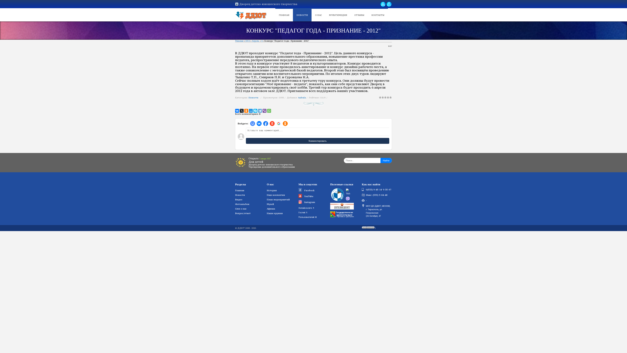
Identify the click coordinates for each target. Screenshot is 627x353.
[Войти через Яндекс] (272, 123)
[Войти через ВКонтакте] (259, 123)
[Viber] (264, 111)
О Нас (318, 15)
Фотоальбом (242, 204)
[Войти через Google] (278, 123)
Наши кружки (275, 213)
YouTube (308, 196)
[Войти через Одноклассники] (285, 123)
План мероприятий (278, 199)
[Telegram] (260, 111)
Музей (270, 204)
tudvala (302, 97)
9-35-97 (387, 189)
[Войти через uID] (252, 123)
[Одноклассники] (246, 111)
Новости (302, 15)
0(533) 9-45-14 (374, 189)
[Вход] (383, 4)
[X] (242, 111)
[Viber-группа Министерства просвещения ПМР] (353, 199)
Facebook (309, 190)
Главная (284, 15)
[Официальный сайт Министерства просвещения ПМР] (337, 194)
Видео (238, 199)
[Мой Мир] (251, 111)
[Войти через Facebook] (265, 123)
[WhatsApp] (269, 111)
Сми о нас (241, 208)
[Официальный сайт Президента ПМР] (342, 205)
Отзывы (359, 15)
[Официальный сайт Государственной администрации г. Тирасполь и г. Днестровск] (342, 214)
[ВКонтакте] (237, 111)
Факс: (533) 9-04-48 (376, 194)
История (272, 190)
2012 (247, 41)
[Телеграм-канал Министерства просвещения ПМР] (353, 192)
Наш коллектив (276, 194)
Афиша (271, 208)
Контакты (377, 15)
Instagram (309, 202)
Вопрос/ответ (243, 213)
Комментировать (318, 141)
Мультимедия (338, 15)
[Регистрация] (389, 4)
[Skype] (255, 111)
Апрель (255, 41)
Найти (386, 160)
